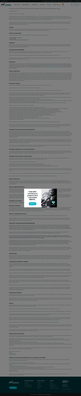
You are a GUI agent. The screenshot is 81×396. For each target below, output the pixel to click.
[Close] (56, 187)
